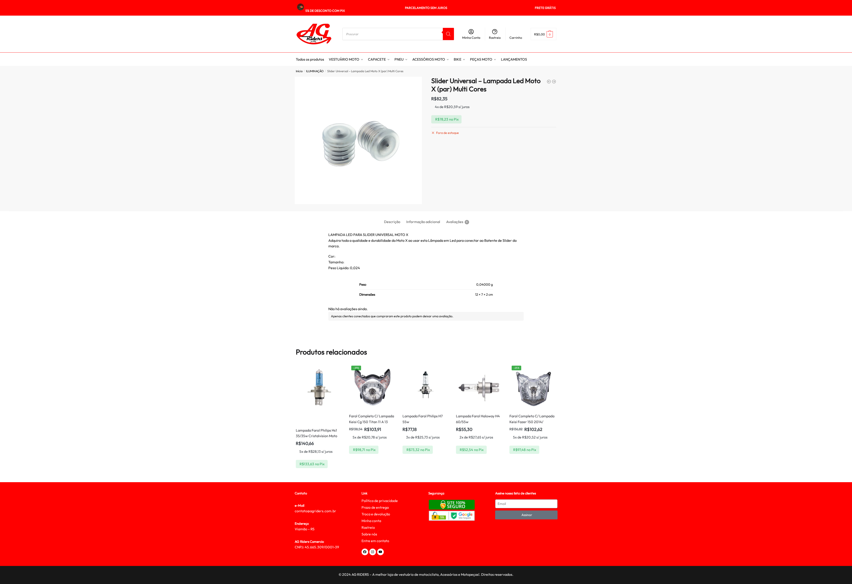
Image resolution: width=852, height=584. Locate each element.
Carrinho (515, 38)
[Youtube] (380, 552)
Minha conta (371, 520)
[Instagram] (372, 552)
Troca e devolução (376, 514)
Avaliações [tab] (454, 221)
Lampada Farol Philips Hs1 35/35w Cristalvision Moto (316, 433)
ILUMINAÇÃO (315, 71)
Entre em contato (375, 541)
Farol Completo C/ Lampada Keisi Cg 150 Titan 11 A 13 (371, 419)
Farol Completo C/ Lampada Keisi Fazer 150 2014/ (531, 419)
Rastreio (495, 38)
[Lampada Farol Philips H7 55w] (426, 386)
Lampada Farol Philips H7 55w (423, 419)
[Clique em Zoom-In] (358, 140)
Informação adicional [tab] (423, 221)
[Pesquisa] (448, 34)
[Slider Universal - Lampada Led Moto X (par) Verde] (549, 81)
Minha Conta (471, 38)
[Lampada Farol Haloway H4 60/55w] (479, 386)
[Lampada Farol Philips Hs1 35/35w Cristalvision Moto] (319, 393)
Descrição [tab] (392, 221)
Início (299, 71)
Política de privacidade (380, 500)
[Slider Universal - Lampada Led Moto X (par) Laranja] (554, 81)
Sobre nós (369, 534)
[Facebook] (365, 552)
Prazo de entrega (375, 507)
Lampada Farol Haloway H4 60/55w (478, 419)
